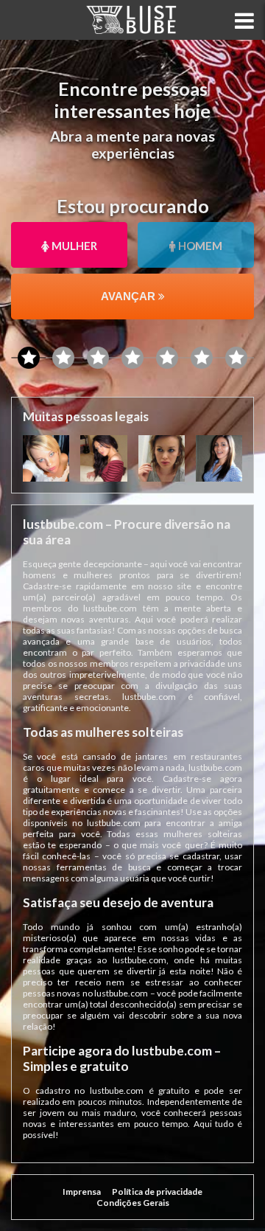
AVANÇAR (129, 296)
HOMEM (199, 245)
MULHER (73, 245)
